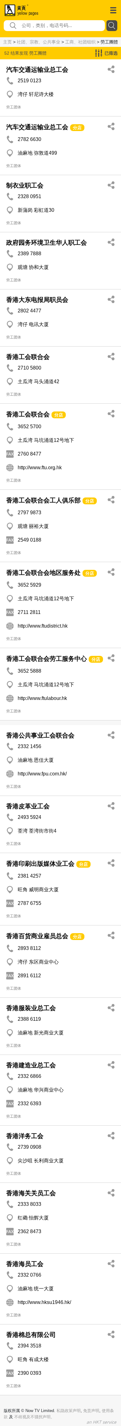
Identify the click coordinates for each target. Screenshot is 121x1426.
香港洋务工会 (24, 1136)
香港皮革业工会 (28, 806)
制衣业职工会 (24, 185)
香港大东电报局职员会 (37, 299)
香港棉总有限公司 (31, 1334)
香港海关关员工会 (31, 1193)
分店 (77, 127)
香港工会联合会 (28, 356)
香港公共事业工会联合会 (40, 735)
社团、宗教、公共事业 (38, 41)
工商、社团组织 (80, 41)
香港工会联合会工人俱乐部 (43, 500)
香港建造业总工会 (31, 1065)
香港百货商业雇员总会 (37, 936)
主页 (7, 41)
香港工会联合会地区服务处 (43, 572)
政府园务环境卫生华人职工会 (46, 242)
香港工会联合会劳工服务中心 (46, 658)
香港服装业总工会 (31, 1008)
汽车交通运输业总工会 (37, 69)
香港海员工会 (24, 1263)
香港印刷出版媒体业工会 (40, 863)
